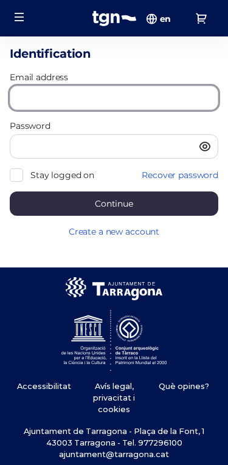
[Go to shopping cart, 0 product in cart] (201, 18)
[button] (19, 17)
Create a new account (114, 231)
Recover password (180, 175)
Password (30, 125)
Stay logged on (62, 175)
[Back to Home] (114, 18)
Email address (39, 77)
